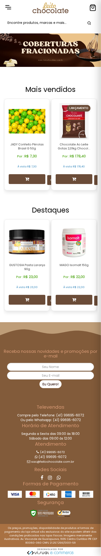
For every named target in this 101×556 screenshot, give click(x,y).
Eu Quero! (50, 384)
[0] (92, 7)
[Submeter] (88, 22)
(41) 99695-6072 (52, 452)
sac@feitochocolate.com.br (52, 461)
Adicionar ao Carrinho (27, 179)
